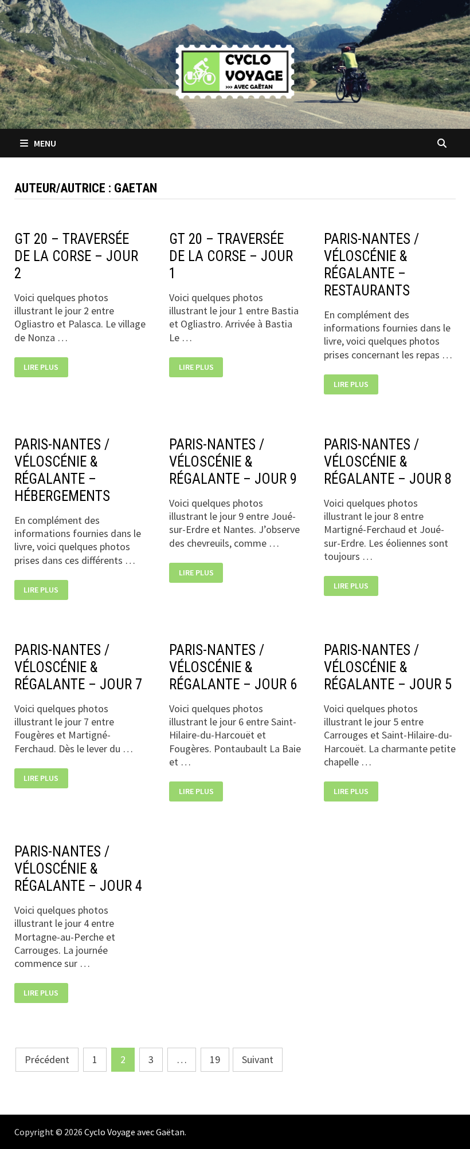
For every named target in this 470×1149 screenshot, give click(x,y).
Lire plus (43, 367)
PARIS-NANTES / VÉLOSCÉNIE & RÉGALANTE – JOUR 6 (233, 667)
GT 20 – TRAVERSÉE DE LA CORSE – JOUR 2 (76, 256)
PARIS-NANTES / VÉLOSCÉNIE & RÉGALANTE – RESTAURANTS (371, 265)
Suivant (257, 1059)
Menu (44, 143)
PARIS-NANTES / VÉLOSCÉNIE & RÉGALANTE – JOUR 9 (233, 461)
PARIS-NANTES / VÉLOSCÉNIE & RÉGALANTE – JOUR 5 (388, 667)
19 (215, 1059)
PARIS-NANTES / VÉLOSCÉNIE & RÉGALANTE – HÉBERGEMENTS (62, 470)
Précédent (47, 1059)
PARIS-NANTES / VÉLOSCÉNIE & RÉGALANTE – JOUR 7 (78, 667)
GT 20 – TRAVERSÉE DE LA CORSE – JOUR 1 (231, 256)
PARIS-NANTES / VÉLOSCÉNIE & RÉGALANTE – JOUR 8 (388, 461)
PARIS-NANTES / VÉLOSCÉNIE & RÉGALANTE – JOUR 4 (78, 868)
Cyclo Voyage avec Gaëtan (134, 1132)
